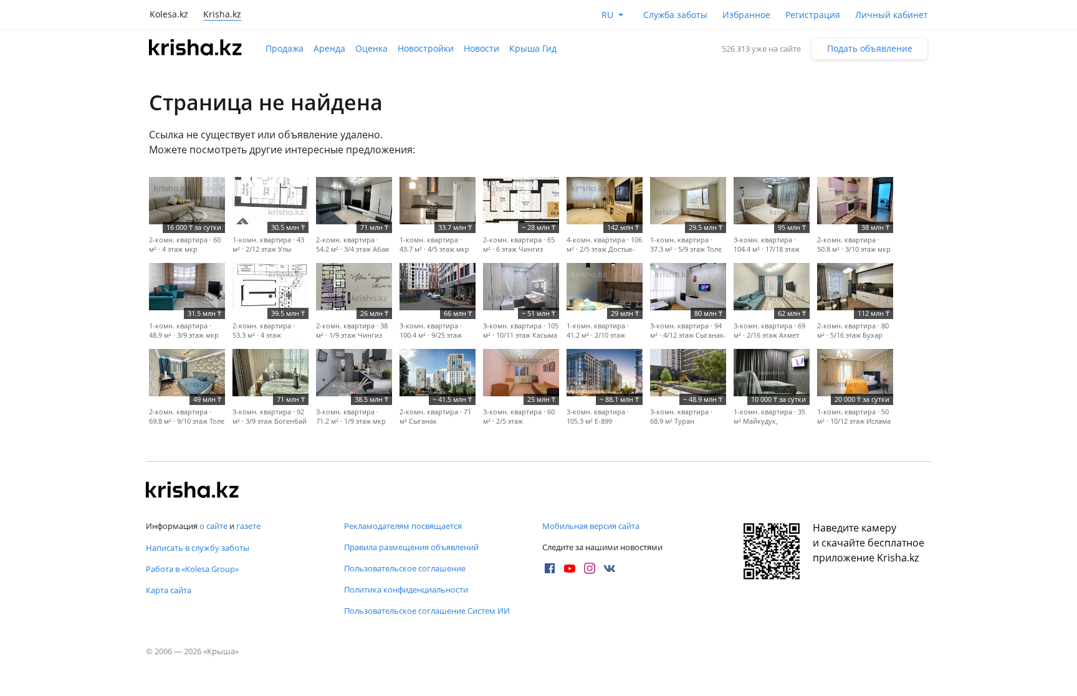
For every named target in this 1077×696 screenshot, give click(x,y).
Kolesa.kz (169, 14)
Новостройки (426, 48)
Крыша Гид (533, 48)
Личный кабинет (891, 15)
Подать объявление (869, 48)
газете (248, 526)
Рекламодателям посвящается (403, 526)
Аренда (329, 48)
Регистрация (812, 15)
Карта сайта (168, 590)
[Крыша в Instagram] (589, 568)
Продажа (285, 48)
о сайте (213, 526)
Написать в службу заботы (197, 547)
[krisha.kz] (192, 491)
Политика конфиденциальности (406, 589)
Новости (481, 48)
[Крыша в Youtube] (569, 568)
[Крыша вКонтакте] (609, 568)
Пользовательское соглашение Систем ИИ (427, 610)
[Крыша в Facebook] (549, 568)
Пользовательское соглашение (405, 568)
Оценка (371, 48)
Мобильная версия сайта (590, 526)
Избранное (746, 15)
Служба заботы (675, 15)
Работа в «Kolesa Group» (192, 568)
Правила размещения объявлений (411, 547)
